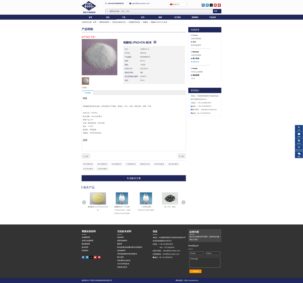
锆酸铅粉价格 (145, 164)
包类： (127, 80)
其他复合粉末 (122, 267)
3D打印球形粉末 (123, 264)
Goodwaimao (193, 280)
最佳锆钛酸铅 (173, 164)
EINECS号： (129, 68)
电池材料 (120, 237)
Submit (195, 271)
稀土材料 (120, 257)
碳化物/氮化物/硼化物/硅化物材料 (129, 247)
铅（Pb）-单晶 (170, 207)
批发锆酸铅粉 (117, 164)
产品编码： (129, 57)
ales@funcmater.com (209, 110)
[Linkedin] (207, 5)
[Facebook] (203, 5)
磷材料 (119, 244)
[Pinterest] (219, 5)
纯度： (127, 61)
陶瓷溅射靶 (86, 244)
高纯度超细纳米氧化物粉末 (127, 254)
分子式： (128, 53)
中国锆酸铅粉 (131, 164)
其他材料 (85, 250)
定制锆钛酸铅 (102, 169)
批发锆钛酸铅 (88, 169)
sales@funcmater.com (141, 3)
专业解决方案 (134, 178)
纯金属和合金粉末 (123, 260)
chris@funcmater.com (171, 254)
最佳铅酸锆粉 (102, 164)
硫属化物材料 (122, 240)
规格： (127, 65)
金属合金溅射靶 (87, 240)
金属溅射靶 (86, 237)
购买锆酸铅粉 (88, 164)
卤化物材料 (121, 250)
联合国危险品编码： (132, 76)
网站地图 (179, 280)
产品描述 (87, 93)
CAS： (127, 49)
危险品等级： (130, 72)
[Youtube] (215, 5)
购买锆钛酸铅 (159, 164)
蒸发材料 (85, 247)
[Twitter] (211, 5)
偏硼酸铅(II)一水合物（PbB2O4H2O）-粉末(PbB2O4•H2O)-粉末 (121, 210)
